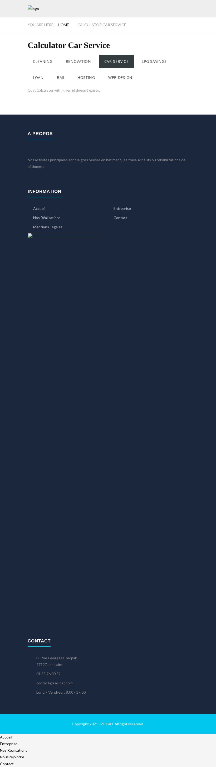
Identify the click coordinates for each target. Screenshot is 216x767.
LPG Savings (154, 61)
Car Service (116, 61)
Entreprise (122, 208)
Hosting (86, 77)
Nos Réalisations (47, 217)
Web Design (120, 77)
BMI (60, 77)
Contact (120, 217)
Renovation (78, 61)
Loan (38, 77)
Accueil (39, 208)
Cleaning (43, 61)
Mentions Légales (47, 227)
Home (63, 24)
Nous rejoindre (12, 757)
